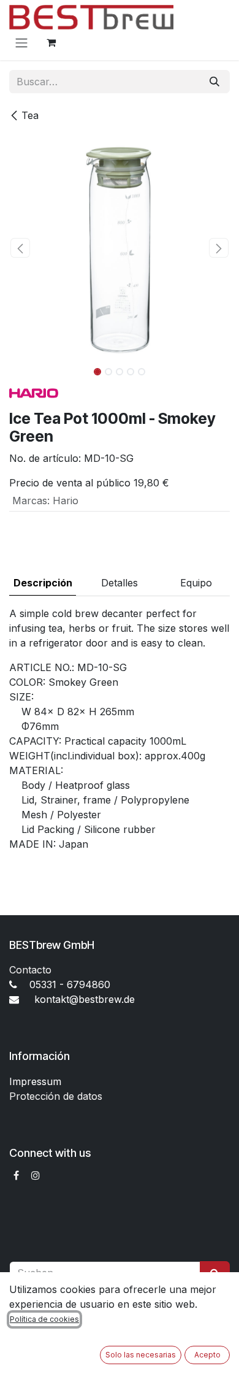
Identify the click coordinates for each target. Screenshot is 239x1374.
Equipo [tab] (196, 583)
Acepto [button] (207, 1354)
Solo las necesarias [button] (140, 1354)
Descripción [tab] (42, 583)
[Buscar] (214, 81)
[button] (20, 248)
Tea (30, 115)
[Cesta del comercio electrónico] (51, 42)
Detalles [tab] (119, 583)
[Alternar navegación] (21, 42)
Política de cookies (44, 1319)
